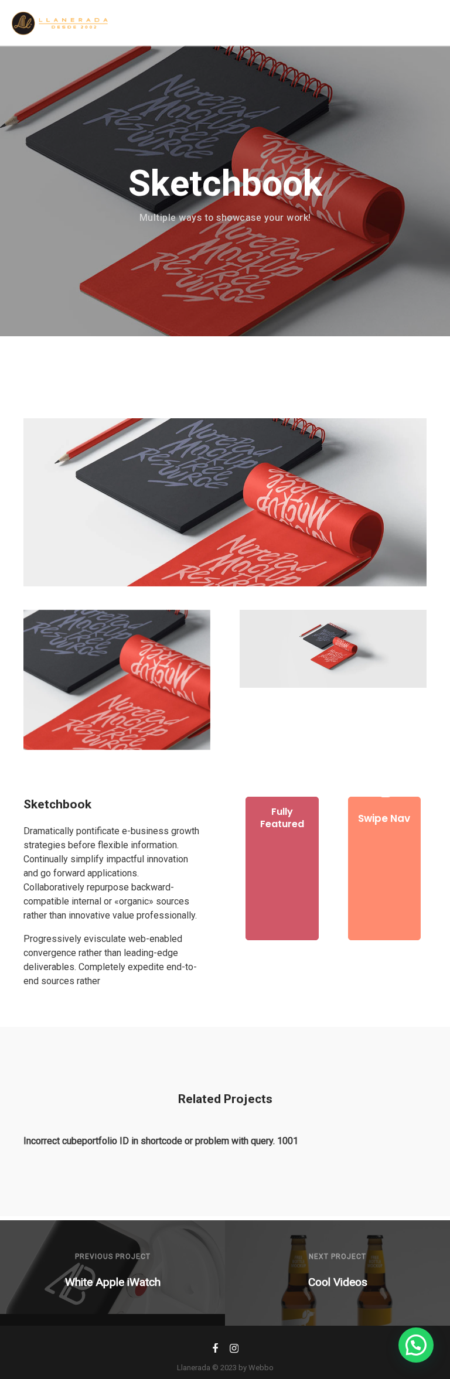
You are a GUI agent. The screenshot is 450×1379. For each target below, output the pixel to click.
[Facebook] (215, 1350)
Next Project (337, 1256)
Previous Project (113, 1256)
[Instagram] (234, 1350)
